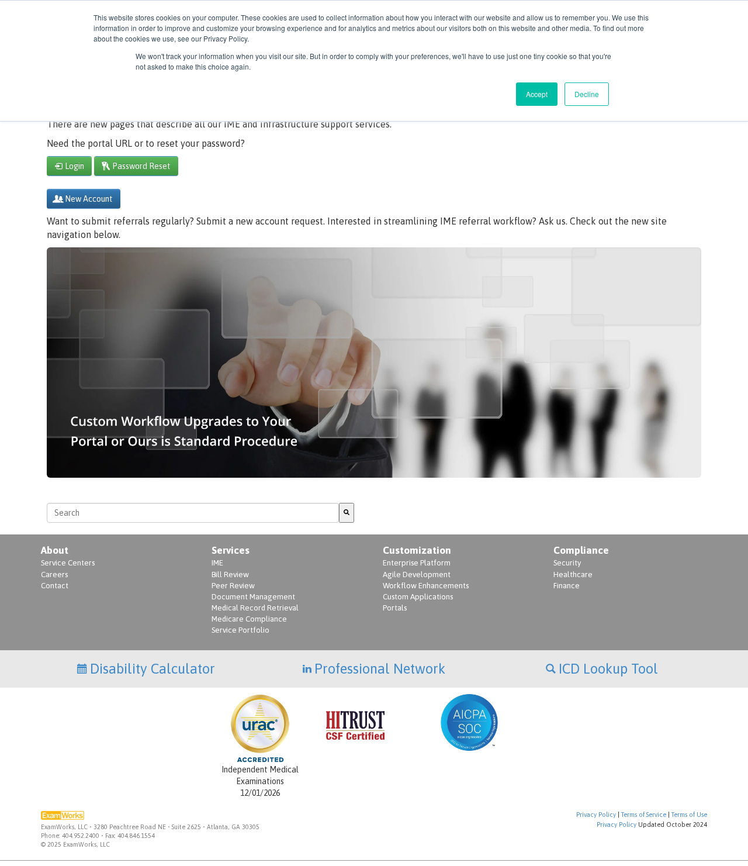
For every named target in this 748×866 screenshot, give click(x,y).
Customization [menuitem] (417, 550)
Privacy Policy (596, 814)
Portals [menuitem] (395, 607)
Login (74, 166)
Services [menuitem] (231, 550)
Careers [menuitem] (54, 574)
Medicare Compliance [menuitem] (249, 619)
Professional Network (379, 669)
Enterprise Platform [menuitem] (417, 562)
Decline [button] (586, 94)
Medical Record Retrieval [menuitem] (255, 607)
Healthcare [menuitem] (573, 574)
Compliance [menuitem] (581, 550)
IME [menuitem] (217, 562)
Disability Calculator (152, 669)
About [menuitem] (54, 550)
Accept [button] (537, 94)
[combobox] (193, 513)
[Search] (346, 513)
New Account (89, 198)
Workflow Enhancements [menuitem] (426, 585)
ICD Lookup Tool (608, 669)
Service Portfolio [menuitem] (240, 630)
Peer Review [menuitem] (233, 585)
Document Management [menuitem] (253, 596)
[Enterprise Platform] (374, 470)
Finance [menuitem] (566, 585)
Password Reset (141, 166)
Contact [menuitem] (54, 585)
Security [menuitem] (567, 562)
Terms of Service (643, 814)
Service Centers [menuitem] (68, 562)
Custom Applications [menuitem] (418, 596)
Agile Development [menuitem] (417, 574)
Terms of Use (689, 814)
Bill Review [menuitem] (230, 574)
